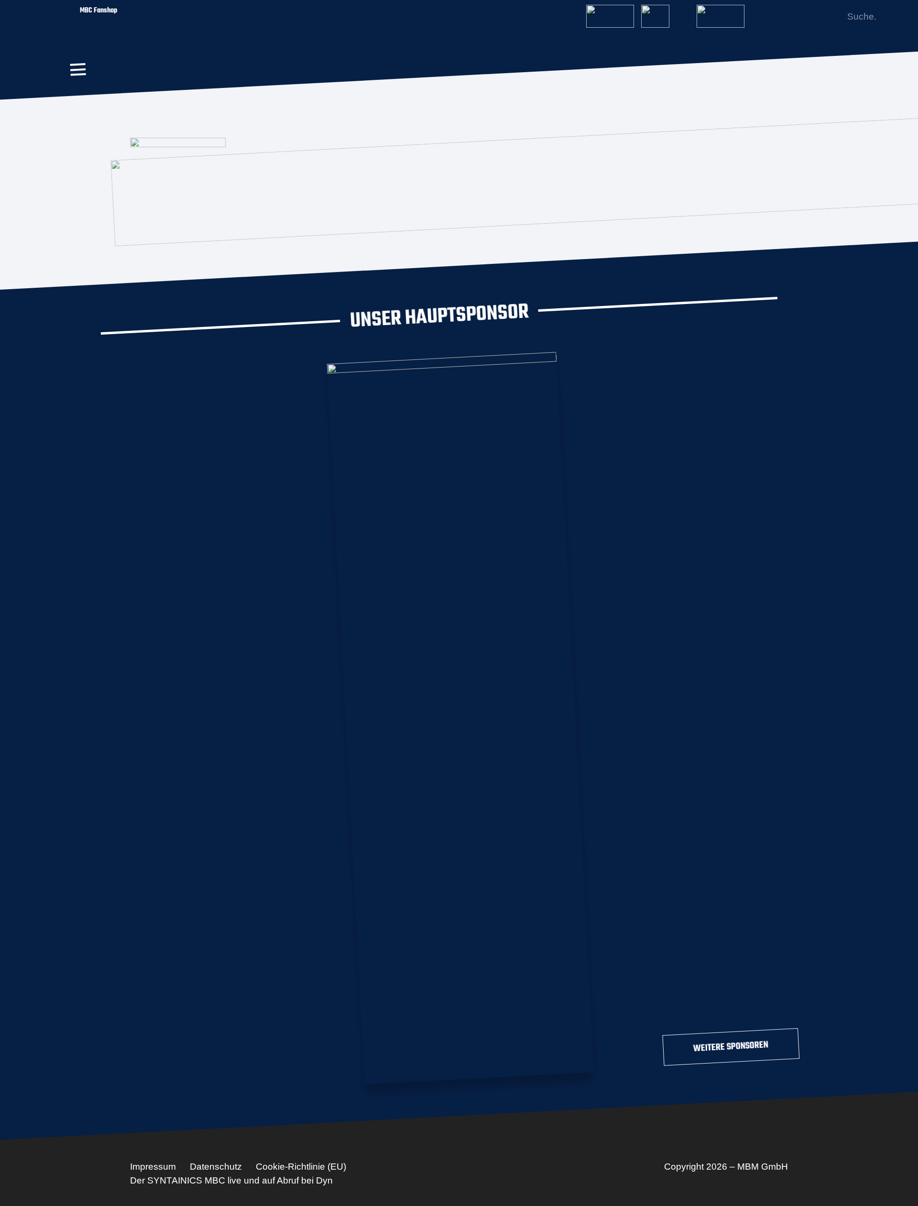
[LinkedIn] (813, 16)
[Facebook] (782, 16)
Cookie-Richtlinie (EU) (301, 1167)
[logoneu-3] (720, 13)
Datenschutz (216, 1167)
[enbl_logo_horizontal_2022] (665, 13)
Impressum (153, 1167)
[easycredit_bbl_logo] (610, 13)
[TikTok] (829, 16)
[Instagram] (798, 17)
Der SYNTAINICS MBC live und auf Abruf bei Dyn (231, 1180)
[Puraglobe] (460, 716)
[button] (78, 69)
